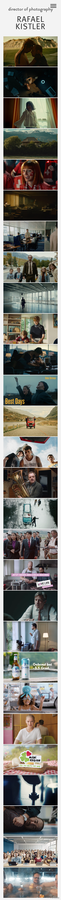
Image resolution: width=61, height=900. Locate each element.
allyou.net (55, 897)
